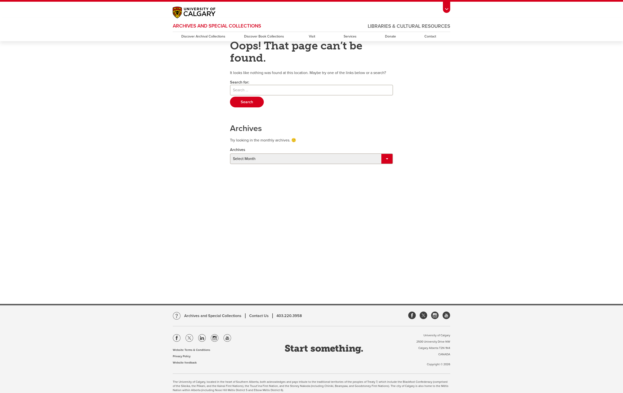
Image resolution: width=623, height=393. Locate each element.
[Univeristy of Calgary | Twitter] (189, 339)
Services (350, 36)
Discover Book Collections (264, 36)
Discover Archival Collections (203, 36)
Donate (390, 36)
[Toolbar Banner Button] (446, 6)
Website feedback (185, 362)
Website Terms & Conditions (191, 350)
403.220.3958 (289, 316)
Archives (237, 149)
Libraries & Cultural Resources (409, 26)
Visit (312, 36)
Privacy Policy (182, 356)
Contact (430, 36)
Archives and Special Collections (217, 26)
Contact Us (259, 316)
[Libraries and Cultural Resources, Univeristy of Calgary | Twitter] (423, 315)
